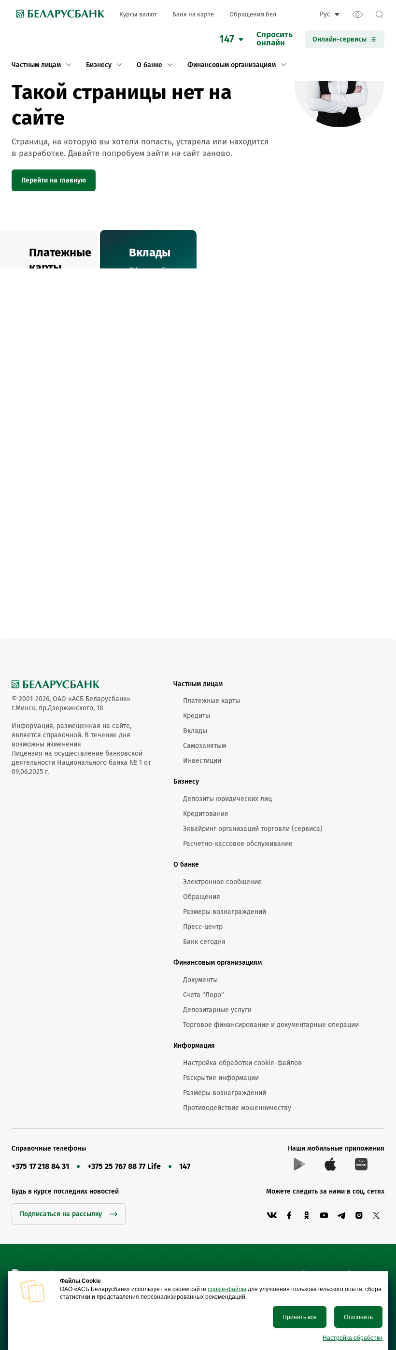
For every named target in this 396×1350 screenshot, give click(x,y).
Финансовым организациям (217, 962)
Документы (200, 980)
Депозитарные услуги (217, 1010)
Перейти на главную (53, 180)
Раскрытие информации (221, 1078)
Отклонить (358, 1317)
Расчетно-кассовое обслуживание (238, 844)
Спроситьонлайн (274, 39)
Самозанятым (204, 746)
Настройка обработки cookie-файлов (242, 1063)
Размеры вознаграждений (224, 912)
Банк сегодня (204, 942)
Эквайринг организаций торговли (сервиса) (253, 829)
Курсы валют (138, 14)
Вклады (195, 731)
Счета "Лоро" (203, 995)
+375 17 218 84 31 (40, 1166)
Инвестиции (202, 761)
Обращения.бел (252, 14)
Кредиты (196, 716)
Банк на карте (193, 14)
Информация (194, 1045)
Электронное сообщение (222, 882)
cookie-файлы (227, 1289)
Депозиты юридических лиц (227, 799)
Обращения (201, 897)
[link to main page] (58, 14)
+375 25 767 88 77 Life (124, 1166)
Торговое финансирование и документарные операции (271, 1025)
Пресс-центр (203, 927)
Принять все (300, 1317)
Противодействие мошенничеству (237, 1108)
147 (184, 1166)
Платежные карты (211, 701)
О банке (186, 864)
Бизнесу (186, 781)
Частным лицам (198, 684)
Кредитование (205, 814)
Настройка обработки (352, 1338)
